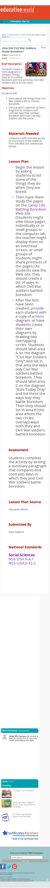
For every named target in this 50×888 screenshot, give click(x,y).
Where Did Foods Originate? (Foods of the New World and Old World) (24, 804)
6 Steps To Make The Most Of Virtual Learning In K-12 (17, 881)
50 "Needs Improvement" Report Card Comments (22, 815)
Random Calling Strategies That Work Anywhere (15, 879)
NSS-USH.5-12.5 (22, 563)
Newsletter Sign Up (20, 21)
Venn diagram (10, 71)
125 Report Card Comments (23, 790)
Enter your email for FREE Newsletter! (26, 853)
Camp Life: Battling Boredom (31, 207)
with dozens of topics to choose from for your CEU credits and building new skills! (23, 738)
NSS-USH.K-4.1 (21, 558)
